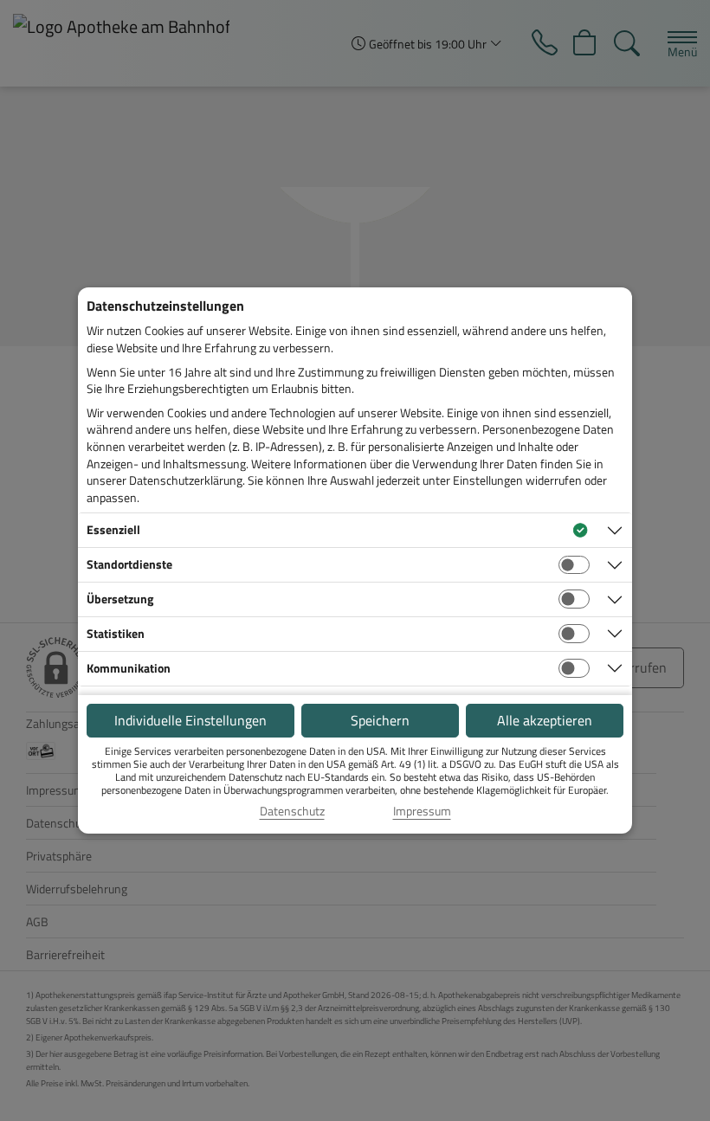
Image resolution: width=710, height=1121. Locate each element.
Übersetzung (120, 598)
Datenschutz (292, 811)
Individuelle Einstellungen (190, 720)
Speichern (380, 720)
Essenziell (113, 529)
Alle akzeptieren (544, 720)
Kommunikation (129, 668)
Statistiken (116, 633)
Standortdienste (129, 564)
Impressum (422, 811)
